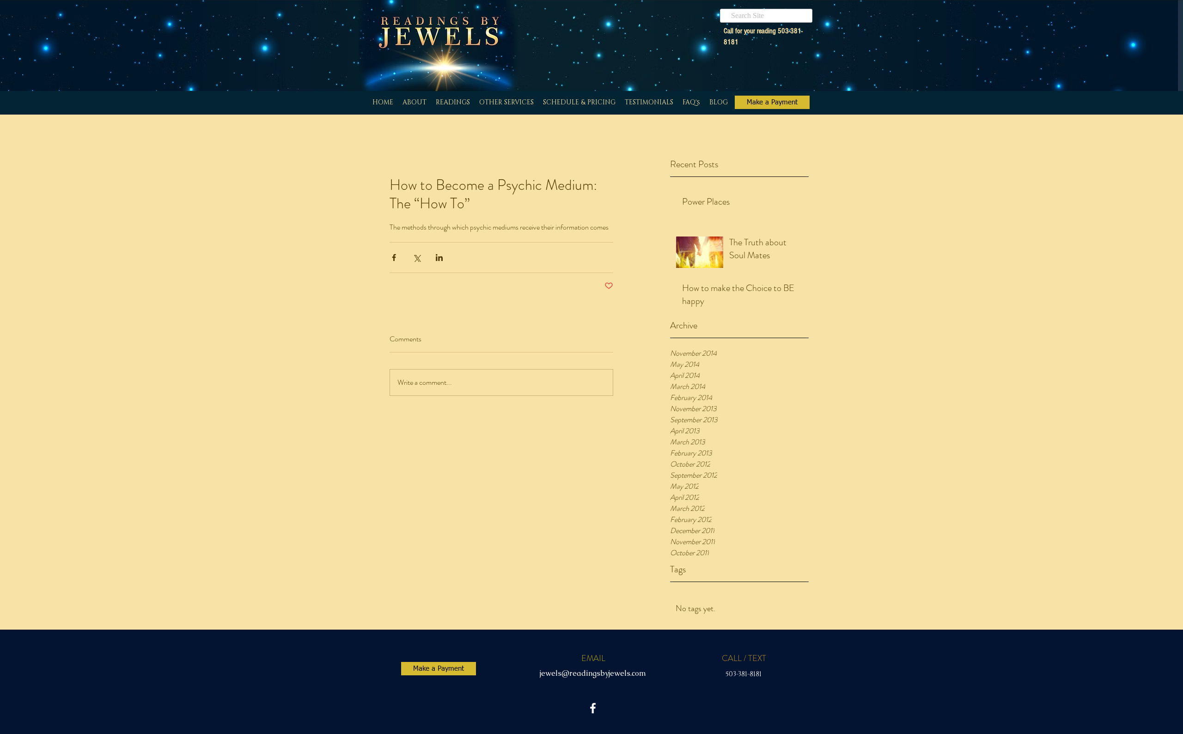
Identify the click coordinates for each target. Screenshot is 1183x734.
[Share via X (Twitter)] (416, 257)
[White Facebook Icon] (593, 708)
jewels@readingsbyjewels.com (593, 673)
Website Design (420, 716)
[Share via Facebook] (394, 257)
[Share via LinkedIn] (439, 257)
